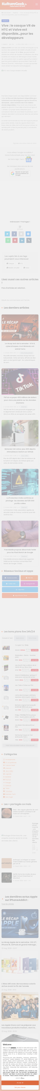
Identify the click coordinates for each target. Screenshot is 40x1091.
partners (13, 1047)
